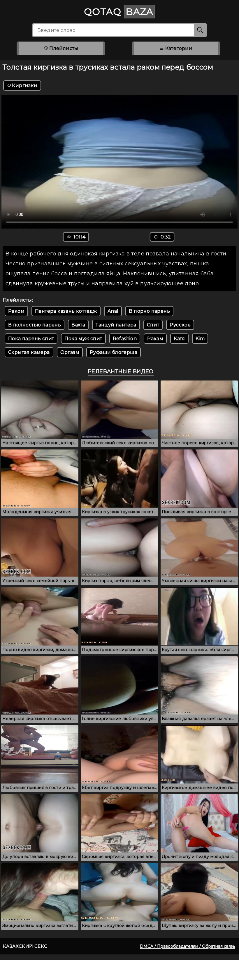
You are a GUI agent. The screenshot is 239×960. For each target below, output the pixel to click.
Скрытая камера (29, 352)
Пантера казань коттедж (66, 311)
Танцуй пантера (116, 325)
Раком (16, 311)
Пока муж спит (83, 338)
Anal (113, 311)
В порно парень (149, 311)
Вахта (78, 325)
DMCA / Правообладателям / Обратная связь (187, 946)
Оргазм (69, 352)
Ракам (155, 338)
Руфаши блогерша (113, 352)
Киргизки (24, 85)
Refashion (125, 338)
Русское (180, 325)
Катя (179, 338)
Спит (153, 325)
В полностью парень (34, 325)
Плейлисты (63, 48)
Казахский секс (25, 946)
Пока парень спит (31, 338)
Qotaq (118, 11)
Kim (200, 338)
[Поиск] (200, 30)
